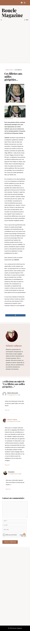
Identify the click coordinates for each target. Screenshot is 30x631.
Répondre (7, 410)
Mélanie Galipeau (14, 345)
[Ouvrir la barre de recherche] (1, 19)
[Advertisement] (15, 42)
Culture (11, 69)
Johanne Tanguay (12, 419)
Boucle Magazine (12, 12)
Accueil (7, 69)
